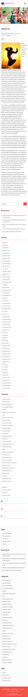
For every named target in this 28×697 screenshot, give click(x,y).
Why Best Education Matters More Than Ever (14, 229)
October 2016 (6, 388)
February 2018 (6, 345)
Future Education (7, 441)
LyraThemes (19, 694)
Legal (4, 449)
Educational (5, 433)
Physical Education (7, 470)
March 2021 (5, 300)
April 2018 (5, 340)
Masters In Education (8, 452)
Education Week (7, 428)
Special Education (7, 478)
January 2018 (6, 348)
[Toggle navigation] (25, 3)
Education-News (7, 430)
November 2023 (6, 271)
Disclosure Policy (7, 490)
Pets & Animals (6, 465)
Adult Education (7, 399)
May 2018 (5, 337)
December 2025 (6, 255)
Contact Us (5, 492)
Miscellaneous (6, 454)
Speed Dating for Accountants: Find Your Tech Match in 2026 (14, 216)
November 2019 (6, 303)
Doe (4, 415)
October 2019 (6, 306)
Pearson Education (7, 460)
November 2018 (6, 322)
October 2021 (6, 292)
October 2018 (6, 324)
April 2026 (5, 245)
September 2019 (7, 308)
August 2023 (6, 274)
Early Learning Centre (8, 417)
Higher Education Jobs (8, 444)
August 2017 (6, 361)
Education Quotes (7, 423)
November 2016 (6, 385)
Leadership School (7, 446)
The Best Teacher (7, 481)
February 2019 (6, 316)
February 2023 (6, 277)
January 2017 (6, 380)
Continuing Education (8, 407)
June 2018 (5, 335)
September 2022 (7, 282)
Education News (7, 420)
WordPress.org (6, 680)
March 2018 (5, 343)
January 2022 (6, 287)
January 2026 (6, 253)
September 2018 (7, 327)
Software (5, 476)
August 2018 (6, 330)
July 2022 (5, 284)
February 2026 (6, 250)
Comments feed (7, 678)
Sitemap (5, 487)
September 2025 (7, 263)
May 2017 (5, 369)
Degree (4, 409)
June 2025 (5, 269)
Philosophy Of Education (9, 468)
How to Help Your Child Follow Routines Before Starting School (14, 220)
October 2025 (6, 261)
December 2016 (6, 383)
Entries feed (6, 675)
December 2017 (6, 351)
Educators (5, 438)
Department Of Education (9, 412)
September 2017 (7, 359)
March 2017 (5, 375)
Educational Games (7, 436)
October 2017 (6, 356)
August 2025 (6, 266)
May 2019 (5, 314)
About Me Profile (7, 533)
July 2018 (5, 332)
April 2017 (5, 372)
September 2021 (7, 295)
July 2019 (5, 311)
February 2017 (6, 377)
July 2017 (5, 364)
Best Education (6, 401)
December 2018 (6, 319)
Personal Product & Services (10, 462)
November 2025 (6, 258)
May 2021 (5, 298)
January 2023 (6, 279)
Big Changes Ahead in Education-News (12, 231)
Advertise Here (6, 495)
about (3, 38)
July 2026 (5, 242)
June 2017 (5, 367)
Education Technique (8, 425)
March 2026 (5, 247)
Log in (4, 672)
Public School (6, 473)
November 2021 (6, 290)
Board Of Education (7, 404)
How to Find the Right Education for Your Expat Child (14, 225)
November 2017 (6, 353)
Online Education (7, 457)
